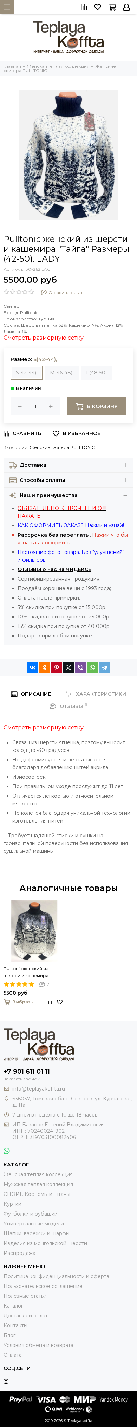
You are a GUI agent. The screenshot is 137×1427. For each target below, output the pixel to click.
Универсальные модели (34, 1223)
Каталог (13, 1306)
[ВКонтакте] (32, 667)
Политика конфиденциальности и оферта (56, 1276)
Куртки (12, 1204)
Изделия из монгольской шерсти (45, 1243)
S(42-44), (26, 372)
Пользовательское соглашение (43, 1286)
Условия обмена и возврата (38, 1345)
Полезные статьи (25, 1296)
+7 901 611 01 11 (27, 1071)
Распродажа (19, 1253)
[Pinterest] (56, 667)
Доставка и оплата (27, 1316)
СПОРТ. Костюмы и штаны (37, 1194)
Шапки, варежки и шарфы (37, 1233)
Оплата (13, 1355)
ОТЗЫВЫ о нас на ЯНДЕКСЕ (54, 569)
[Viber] (80, 667)
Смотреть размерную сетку (44, 337)
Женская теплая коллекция (38, 1174)
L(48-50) (96, 372)
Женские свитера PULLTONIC (62, 447)
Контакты (15, 1325)
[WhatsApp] (92, 667)
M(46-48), (61, 372)
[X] (68, 667)
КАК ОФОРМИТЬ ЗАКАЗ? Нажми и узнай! (71, 525)
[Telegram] (104, 667)
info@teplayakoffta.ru (38, 1089)
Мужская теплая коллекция (38, 1184)
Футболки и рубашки (31, 1214)
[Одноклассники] (44, 667)
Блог (9, 1335)
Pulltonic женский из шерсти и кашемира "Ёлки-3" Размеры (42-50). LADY (32, 972)
